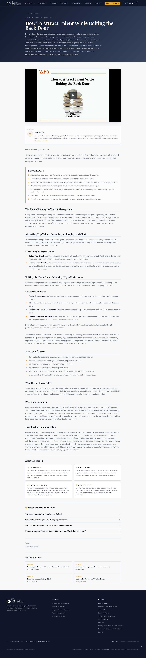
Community (76, 3)
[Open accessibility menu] (141, 646)
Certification (29, 3)
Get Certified (112, 3)
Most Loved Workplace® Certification (110, 629)
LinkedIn (100, 632)
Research (64, 3)
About (89, 3)
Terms (91, 649)
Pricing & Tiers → (104, 603)
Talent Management (32, 547)
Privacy (86, 649)
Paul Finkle (39, 132)
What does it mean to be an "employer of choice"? (43, 514)
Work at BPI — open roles (106, 616)
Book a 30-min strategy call (107, 607)
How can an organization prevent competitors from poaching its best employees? (55, 531)
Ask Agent (132, 3)
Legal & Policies (77, 649)
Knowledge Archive (58, 616)
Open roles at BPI (44, 641)
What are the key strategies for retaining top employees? (46, 520)
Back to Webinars (33, 14)
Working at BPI (103, 619)
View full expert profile (41, 141)
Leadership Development (60, 603)
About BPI (101, 610)
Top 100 (53, 3)
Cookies (97, 649)
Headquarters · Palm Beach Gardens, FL (111, 626)
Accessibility (105, 649)
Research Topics (103, 613)
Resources (41, 3)
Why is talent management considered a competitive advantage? (49, 525)
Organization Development (61, 610)
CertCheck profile (30, 641)
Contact (99, 3)
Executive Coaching (58, 607)
